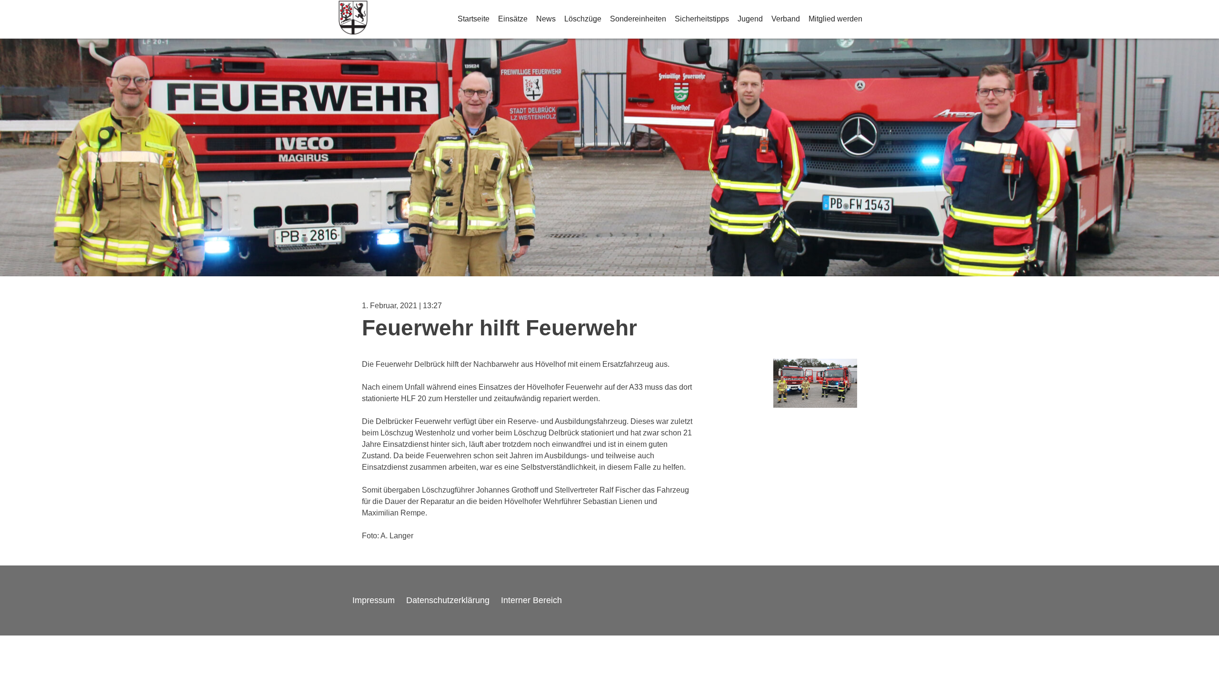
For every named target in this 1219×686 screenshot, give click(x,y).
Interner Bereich (531, 600)
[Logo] (353, 19)
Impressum (373, 600)
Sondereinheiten (638, 19)
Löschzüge (582, 19)
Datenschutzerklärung (448, 600)
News (546, 19)
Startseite (474, 19)
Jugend (750, 19)
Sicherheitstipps (702, 19)
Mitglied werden (835, 19)
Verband (785, 19)
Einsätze (513, 19)
